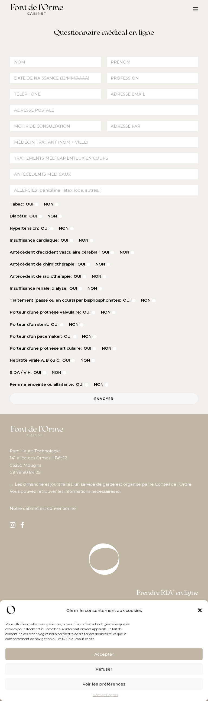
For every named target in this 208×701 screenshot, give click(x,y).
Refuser (104, 669)
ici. (118, 491)
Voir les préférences (104, 684)
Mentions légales (105, 695)
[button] (200, 610)
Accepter (104, 654)
